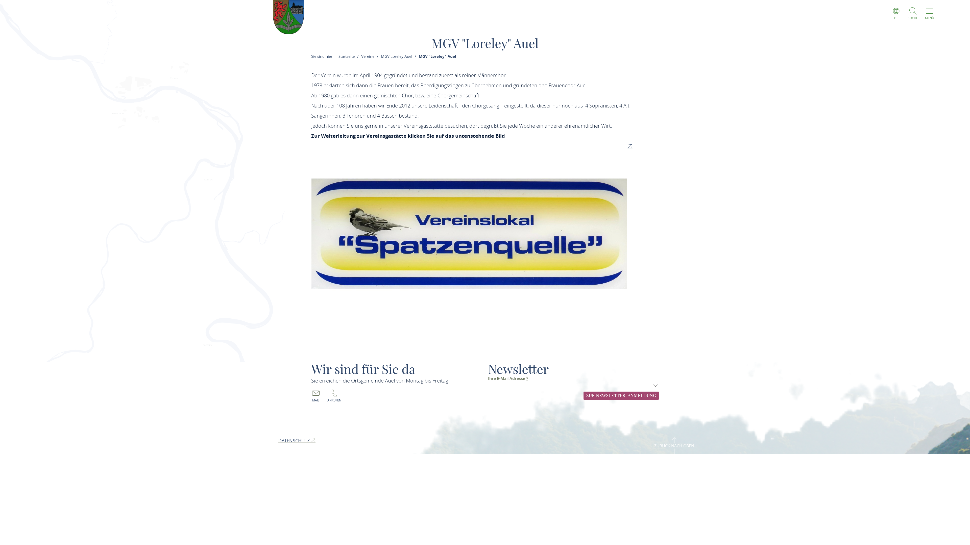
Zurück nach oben (674, 446)
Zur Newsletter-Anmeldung (621, 395)
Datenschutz (294, 441)
